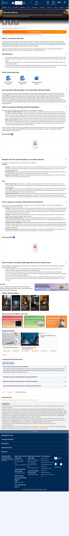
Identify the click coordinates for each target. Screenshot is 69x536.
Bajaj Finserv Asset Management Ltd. (47, 475)
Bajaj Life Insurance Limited (46, 464)
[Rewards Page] (59, 3)
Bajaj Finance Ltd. (44, 460)
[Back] (13, 3)
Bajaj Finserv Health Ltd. (46, 472)
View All (4, 355)
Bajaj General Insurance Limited (47, 462)
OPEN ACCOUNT (6, 309)
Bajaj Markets (44, 466)
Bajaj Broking (43, 470)
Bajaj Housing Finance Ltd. (46, 468)
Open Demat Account (19, 400)
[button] (34, 38)
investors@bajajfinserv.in (34, 468)
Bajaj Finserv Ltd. (44, 458)
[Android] (55, 464)
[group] (11, 342)
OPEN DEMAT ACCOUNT (34, 32)
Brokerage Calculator (7, 400)
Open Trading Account (32, 400)
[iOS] (61, 464)
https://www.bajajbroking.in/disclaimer (35, 428)
